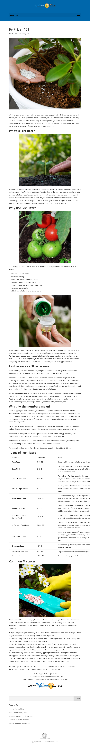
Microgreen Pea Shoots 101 (19, 723)
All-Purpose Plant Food (20, 525)
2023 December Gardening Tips (21, 716)
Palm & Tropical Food (20, 488)
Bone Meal (16, 469)
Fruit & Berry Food (19, 479)
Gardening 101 (24, 34)
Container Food (17, 556)
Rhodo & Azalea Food (20, 508)
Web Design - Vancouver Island (45, 736)
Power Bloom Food (19, 498)
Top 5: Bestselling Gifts (18, 712)
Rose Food (16, 462)
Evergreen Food (18, 546)
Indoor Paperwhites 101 (18, 709)
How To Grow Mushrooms (19, 720)
